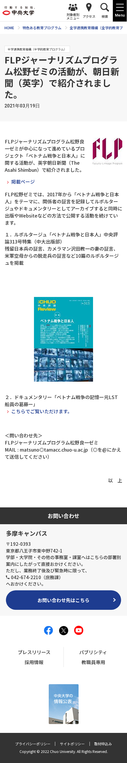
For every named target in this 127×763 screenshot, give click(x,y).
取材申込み (103, 743)
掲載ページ (23, 181)
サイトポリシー (72, 743)
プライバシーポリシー (33, 743)
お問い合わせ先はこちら (63, 600)
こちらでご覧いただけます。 (41, 411)
